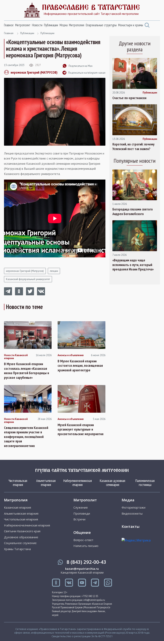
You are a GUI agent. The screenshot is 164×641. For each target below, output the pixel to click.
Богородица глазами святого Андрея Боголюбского (132, 211)
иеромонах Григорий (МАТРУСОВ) (34, 72)
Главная (8, 33)
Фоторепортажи (133, 507)
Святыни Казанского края (22, 531)
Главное (9, 25)
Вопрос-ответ (83, 540)
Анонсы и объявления (71, 355)
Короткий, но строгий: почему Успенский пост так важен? (133, 146)
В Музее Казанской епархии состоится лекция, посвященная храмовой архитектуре (80, 365)
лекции (54, 271)
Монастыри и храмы (130, 25)
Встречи (79, 519)
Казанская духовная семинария (112, 482)
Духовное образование (21, 537)
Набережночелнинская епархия (77, 482)
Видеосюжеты (132, 513)
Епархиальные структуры (101, 25)
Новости (37, 25)
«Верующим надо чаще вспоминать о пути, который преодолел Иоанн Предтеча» (133, 264)
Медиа (64, 25)
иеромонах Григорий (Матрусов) (25, 271)
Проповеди (81, 513)
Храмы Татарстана (17, 549)
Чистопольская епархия (18, 482)
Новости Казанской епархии (16, 357)
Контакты (130, 526)
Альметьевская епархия (46, 482)
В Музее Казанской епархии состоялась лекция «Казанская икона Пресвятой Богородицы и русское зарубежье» (26, 371)
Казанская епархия (17, 507)
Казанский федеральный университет (28, 279)
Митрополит (22, 25)
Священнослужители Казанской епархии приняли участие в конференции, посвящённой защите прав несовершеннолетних (26, 437)
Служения (80, 507)
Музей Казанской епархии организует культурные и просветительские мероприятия (80, 429)
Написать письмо (85, 546)
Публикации (51, 25)
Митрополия (76, 25)
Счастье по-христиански (129, 98)
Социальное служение (20, 543)
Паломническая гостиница (145, 482)
